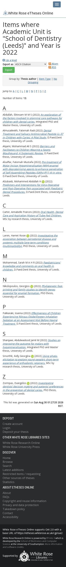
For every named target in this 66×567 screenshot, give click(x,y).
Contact (8, 513)
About (7, 493)
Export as (8, 64)
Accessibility (10, 517)
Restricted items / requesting (22, 474)
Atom (54, 63)
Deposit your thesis (16, 432)
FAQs (6, 497)
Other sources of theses (18, 478)
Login (6, 428)
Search (7, 466)
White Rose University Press (21, 447)
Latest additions (13, 470)
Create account (13, 424)
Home (7, 458)
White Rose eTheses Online (30, 13)
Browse (8, 462)
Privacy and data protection (21, 505)
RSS (53, 67)
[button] (9, 70)
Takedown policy (14, 509)
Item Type (45, 78)
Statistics (8, 482)
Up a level (11, 60)
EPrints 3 (50, 538)
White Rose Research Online (21, 443)
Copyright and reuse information (24, 501)
